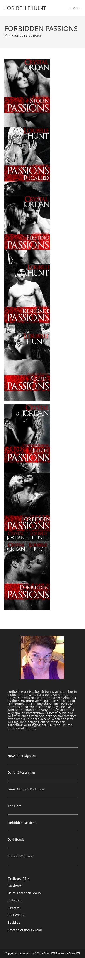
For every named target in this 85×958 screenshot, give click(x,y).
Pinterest (14, 908)
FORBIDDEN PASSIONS (26, 35)
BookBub (14, 922)
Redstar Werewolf (21, 856)
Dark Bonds (16, 839)
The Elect (14, 806)
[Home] (5, 35)
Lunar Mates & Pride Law (26, 789)
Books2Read (16, 915)
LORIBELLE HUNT (25, 8)
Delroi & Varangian (21, 772)
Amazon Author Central (25, 930)
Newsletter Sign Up (22, 756)
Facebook (14, 885)
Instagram (15, 900)
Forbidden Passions (22, 823)
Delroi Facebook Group (24, 893)
